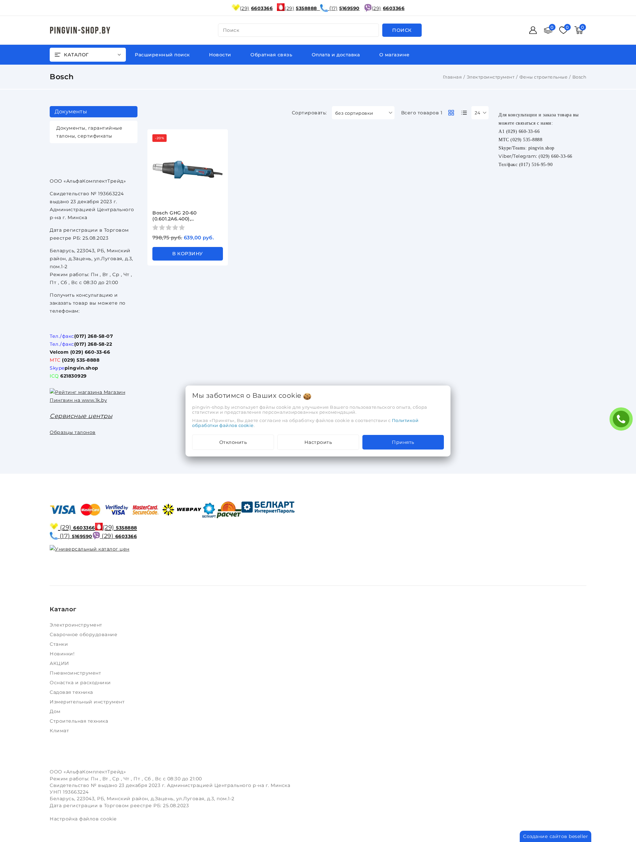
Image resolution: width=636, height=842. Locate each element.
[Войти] (533, 30)
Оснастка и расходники (81, 682)
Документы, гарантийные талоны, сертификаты (89, 132)
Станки (60, 644)
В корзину (187, 254)
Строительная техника (80, 721)
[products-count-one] (464, 112)
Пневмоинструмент (76, 673)
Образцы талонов (73, 432)
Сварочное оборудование (84, 634)
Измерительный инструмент (88, 701)
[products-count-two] (451, 112)
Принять (403, 442)
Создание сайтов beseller (555, 836)
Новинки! (63, 653)
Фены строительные (543, 77)
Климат (60, 730)
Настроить (318, 442)
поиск (231, 30)
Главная (452, 77)
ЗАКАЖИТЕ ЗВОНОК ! (623, 421)
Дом (56, 711)
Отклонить (233, 442)
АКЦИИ (60, 663)
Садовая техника (72, 692)
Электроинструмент (491, 77)
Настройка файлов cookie (83, 818)
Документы (71, 111)
